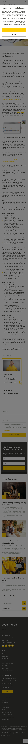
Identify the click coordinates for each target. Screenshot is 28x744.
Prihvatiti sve (14, 30)
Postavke (14, 34)
